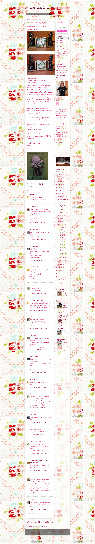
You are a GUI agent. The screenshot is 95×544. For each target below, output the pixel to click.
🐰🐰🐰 (62, 232)
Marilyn (32, 267)
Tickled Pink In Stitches (61, 340)
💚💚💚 (62, 244)
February (62, 257)
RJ (31, 500)
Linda (32, 317)
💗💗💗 (62, 235)
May (61, 218)
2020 (59, 191)
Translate (61, 43)
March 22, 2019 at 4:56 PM (38, 470)
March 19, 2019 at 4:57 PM (38, 453)
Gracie (32, 194)
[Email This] (27, 186)
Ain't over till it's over (65, 293)
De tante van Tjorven (61, 301)
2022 (59, 184)
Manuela (32, 246)
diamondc (33, 356)
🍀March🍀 (63, 253)
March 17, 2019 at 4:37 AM (38, 260)
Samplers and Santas (61, 290)
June (61, 215)
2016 (59, 270)
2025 (59, 175)
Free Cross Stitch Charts (45, 13)
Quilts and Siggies (60, 328)
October (62, 203)
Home (40, 522)
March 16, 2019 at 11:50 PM (38, 200)
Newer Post (31, 522)
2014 (59, 277)
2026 (59, 172)
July (61, 212)
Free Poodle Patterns (32, 13)
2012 (59, 283)
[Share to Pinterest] (33, 186)
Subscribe (62, 31)
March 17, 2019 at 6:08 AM (38, 293)
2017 (59, 267)
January (62, 260)
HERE (34, 83)
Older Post (49, 522)
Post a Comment (33, 514)
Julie (31, 335)
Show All (66, 350)
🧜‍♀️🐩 (61, 250)
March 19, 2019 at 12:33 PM (38, 435)
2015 (59, 274)
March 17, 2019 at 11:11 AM (38, 329)
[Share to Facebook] (31, 186)
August (62, 209)
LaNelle (32, 379)
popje (64, 331)
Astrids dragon (34, 441)
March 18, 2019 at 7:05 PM (38, 422)
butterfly (33, 229)
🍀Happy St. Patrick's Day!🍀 (63, 239)
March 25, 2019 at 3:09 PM (38, 493)
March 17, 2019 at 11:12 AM (38, 350)
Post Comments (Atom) (40, 527)
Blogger (57, 533)
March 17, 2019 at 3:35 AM (38, 239)
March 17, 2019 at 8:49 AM (38, 310)
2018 (59, 264)
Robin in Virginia (35, 300)
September (63, 206)
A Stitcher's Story (40, 7)
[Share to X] (30, 186)
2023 (59, 181)
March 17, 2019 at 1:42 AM (38, 223)
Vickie (65, 49)
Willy (31, 286)
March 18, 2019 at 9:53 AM (38, 387)
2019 (59, 194)
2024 (59, 178)
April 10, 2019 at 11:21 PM (38, 510)
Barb (31, 415)
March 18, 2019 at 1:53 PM (38, 408)
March (62, 225)
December (63, 196)
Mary (31, 477)
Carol (31, 394)
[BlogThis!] (29, 186)
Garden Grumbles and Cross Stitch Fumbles (62, 317)
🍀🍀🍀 (62, 247)
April (61, 222)
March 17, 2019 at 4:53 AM (38, 279)
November (63, 200)
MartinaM (33, 207)
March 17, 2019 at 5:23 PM (38, 373)
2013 (59, 280)
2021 (59, 187)
